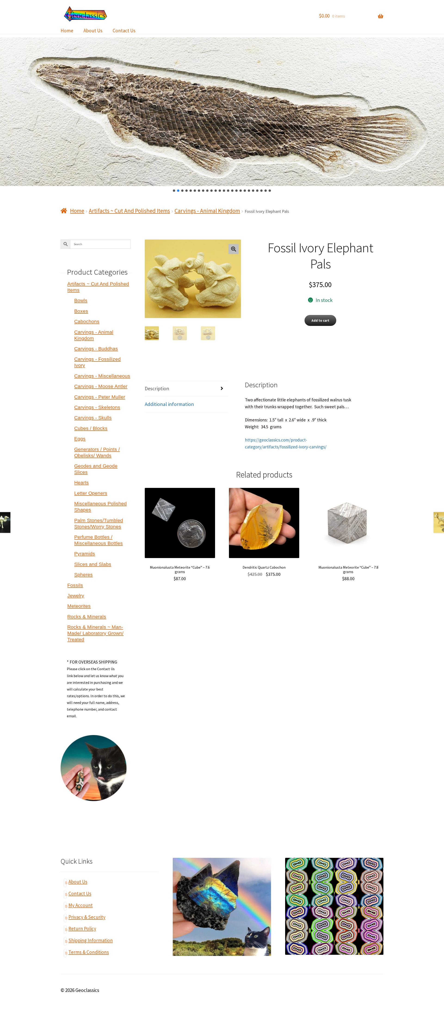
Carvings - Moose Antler (100, 386)
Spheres (83, 574)
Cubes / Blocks (91, 428)
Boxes (81, 311)
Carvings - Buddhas (96, 348)
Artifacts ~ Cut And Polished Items (129, 210)
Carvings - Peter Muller (99, 396)
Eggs (80, 438)
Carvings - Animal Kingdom (207, 210)
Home (67, 30)
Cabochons (86, 321)
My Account (80, 905)
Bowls (80, 300)
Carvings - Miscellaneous (102, 375)
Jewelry (75, 595)
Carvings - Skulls (93, 417)
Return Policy (82, 928)
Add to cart (320, 320)
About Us (92, 30)
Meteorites (79, 606)
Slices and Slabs (92, 564)
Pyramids (84, 553)
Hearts (81, 482)
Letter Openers (90, 493)
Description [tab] (157, 388)
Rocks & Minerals (86, 616)
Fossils (75, 585)
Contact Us (124, 30)
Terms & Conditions (88, 952)
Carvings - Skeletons (97, 407)
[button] (174, 190)
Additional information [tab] (169, 404)
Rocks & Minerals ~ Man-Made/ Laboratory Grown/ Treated (95, 633)
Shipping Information (90, 940)
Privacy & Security (86, 917)
